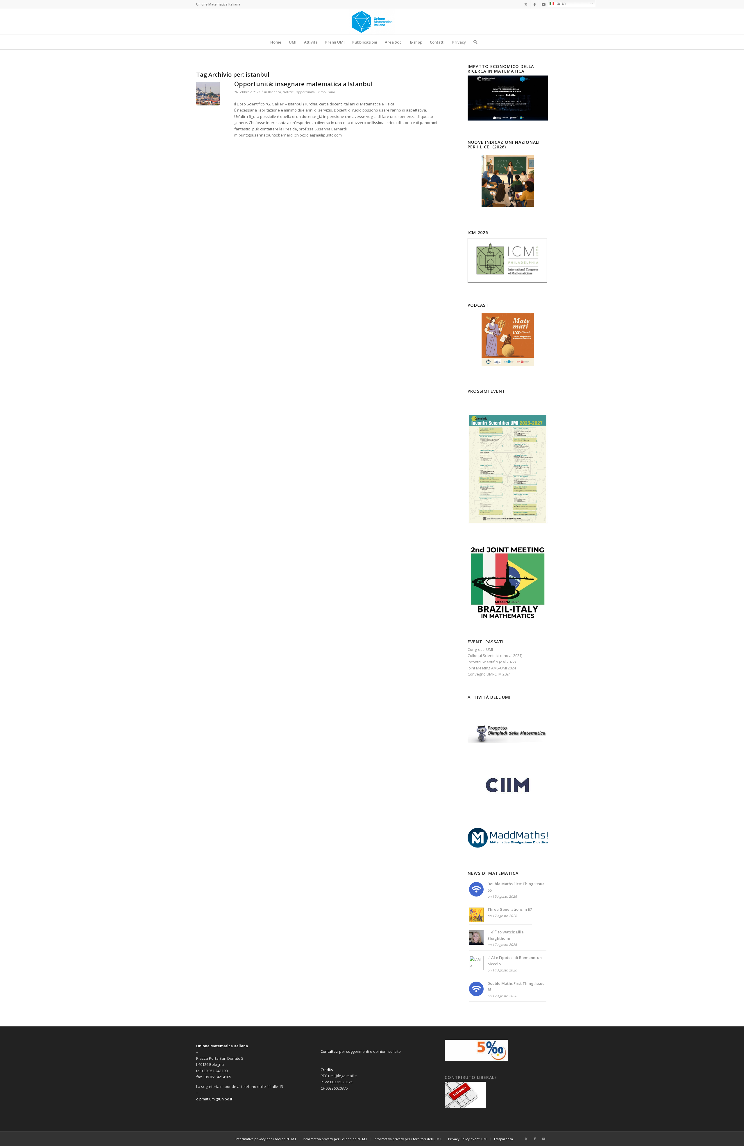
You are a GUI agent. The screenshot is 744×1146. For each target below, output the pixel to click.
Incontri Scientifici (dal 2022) (492, 661)
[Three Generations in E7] (476, 920)
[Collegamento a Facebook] (534, 4)
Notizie (288, 92)
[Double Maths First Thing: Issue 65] (476, 994)
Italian (560, 3)
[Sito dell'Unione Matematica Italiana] (372, 22)
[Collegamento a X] (526, 4)
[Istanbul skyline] (208, 93)
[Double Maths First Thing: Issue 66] (476, 895)
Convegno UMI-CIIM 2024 (489, 674)
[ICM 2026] (508, 282)
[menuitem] (276, 42)
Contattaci (329, 1051)
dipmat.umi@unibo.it (214, 1099)
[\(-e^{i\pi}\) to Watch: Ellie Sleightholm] (476, 943)
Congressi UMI (480, 649)
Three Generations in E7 (509, 909)
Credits (327, 1069)
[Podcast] (508, 339)
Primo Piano (325, 92)
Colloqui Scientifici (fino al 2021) (495, 655)
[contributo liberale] (465, 1106)
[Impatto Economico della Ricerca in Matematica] (508, 119)
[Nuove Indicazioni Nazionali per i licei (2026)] (508, 181)
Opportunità (305, 92)
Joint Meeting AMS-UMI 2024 (492, 668)
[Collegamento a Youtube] (543, 4)
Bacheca (274, 92)
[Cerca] (473, 42)
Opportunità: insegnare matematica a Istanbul (303, 84)
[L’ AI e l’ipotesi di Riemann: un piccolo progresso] (476, 968)
